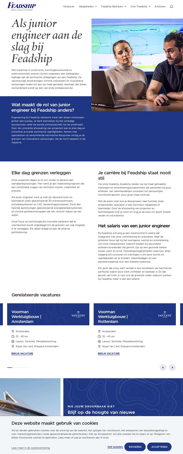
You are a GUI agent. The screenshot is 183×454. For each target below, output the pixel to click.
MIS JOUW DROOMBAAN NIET (91, 406)
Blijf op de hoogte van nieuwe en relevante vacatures (101, 415)
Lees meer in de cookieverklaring (30, 448)
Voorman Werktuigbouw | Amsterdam (26, 316)
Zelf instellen (115, 447)
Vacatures (68, 6)
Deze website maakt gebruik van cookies (54, 423)
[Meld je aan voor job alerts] (171, 6)
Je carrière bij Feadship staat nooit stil (134, 175)
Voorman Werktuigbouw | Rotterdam (113, 316)
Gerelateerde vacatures (35, 295)
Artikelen (160, 6)
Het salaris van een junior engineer (134, 226)
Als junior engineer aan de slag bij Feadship (46, 42)
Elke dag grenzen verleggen (41, 172)
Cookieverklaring (119, 437)
